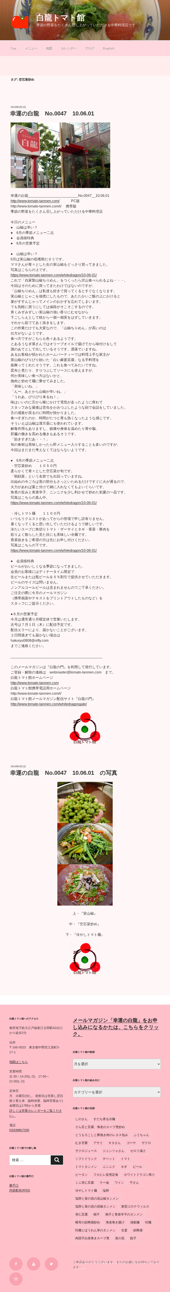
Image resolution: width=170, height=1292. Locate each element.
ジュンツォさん (113, 1151)
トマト (125, 1158)
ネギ (124, 1166)
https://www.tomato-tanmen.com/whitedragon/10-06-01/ (54, 275)
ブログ (89, 48)
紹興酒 (138, 1230)
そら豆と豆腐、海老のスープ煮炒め (100, 1127)
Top (13, 48)
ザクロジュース (86, 1151)
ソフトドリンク (86, 1158)
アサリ (98, 1143)
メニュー (31, 48)
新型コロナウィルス (135, 1206)
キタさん (114, 1143)
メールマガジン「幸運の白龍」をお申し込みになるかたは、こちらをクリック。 (116, 1027)
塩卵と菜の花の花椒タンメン (95, 1206)
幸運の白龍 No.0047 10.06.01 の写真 (63, 772)
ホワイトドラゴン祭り (139, 1174)
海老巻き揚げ (115, 1222)
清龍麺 (134, 1222)
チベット (109, 1158)
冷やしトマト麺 (86, 1190)
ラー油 (104, 1182)
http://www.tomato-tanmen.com (35, 683)
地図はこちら (18, 1062)
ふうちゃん (141, 1135)
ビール (137, 1166)
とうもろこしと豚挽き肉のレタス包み (101, 1135)
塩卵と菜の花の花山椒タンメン (97, 1198)
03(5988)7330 (19, 1130)
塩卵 (106, 1190)
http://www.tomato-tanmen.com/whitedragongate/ (49, 704)
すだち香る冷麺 (104, 1119)
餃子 (133, 1238)
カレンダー (68, 48)
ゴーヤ (131, 1143)
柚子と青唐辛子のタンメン (124, 1214)
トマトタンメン (86, 1166)
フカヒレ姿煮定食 (105, 1174)
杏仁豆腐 (81, 1214)
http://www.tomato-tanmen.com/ (35, 201)
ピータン (81, 1174)
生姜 (124, 1230)
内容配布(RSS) (19, 1190)
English (108, 48)
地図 (49, 48)
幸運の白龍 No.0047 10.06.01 (52, 113)
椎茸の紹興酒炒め (87, 1222)
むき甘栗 (81, 1143)
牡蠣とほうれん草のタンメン (95, 1230)
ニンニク (109, 1166)
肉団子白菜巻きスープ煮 (92, 1238)
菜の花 (119, 1238)
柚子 (96, 1214)
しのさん (81, 1119)
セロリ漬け (138, 1151)
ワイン (119, 1182)
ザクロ (146, 1143)
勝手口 (14, 1185)
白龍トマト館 (60, 17)
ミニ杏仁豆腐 (84, 1182)
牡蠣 (148, 1222)
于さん (134, 1182)
